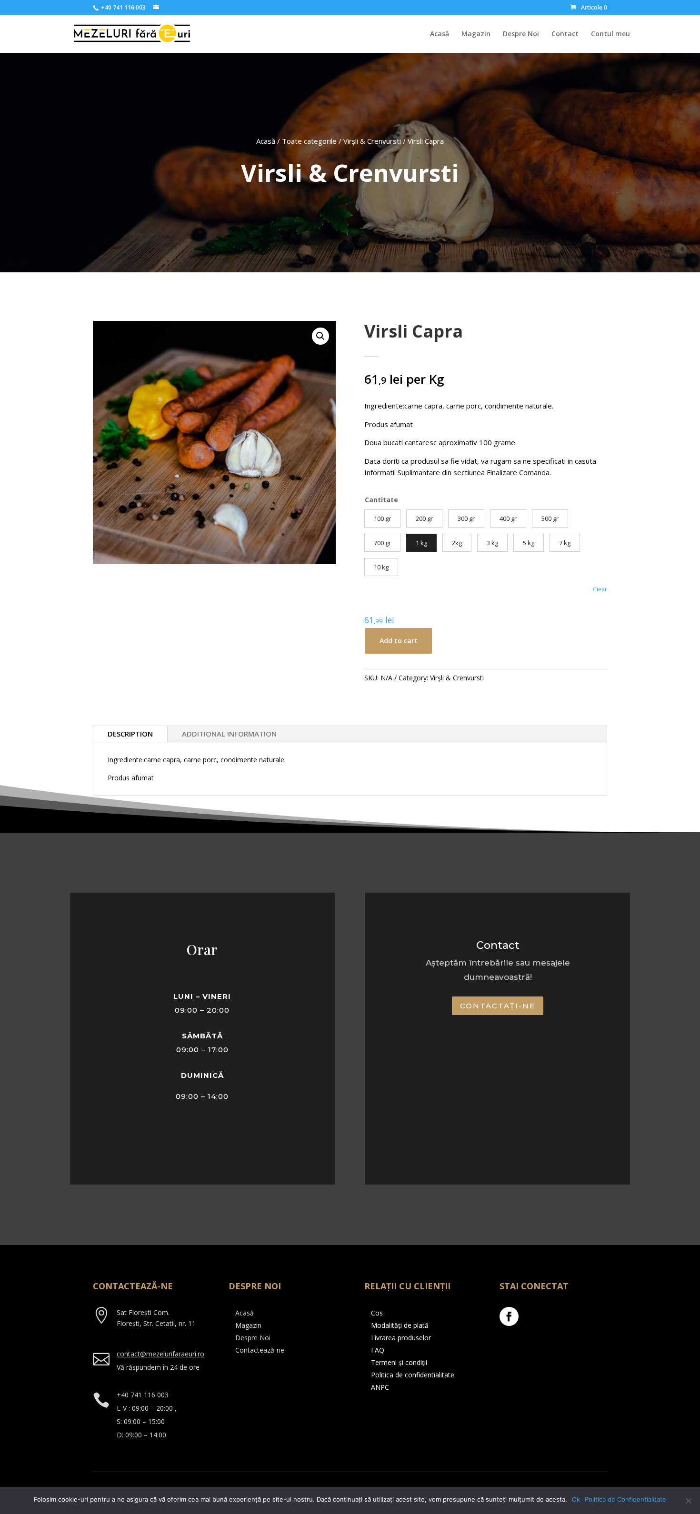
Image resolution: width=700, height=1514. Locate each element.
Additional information (229, 733)
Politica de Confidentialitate (625, 1499)
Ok (576, 1499)
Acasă (439, 34)
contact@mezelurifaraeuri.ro (160, 1353)
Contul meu (610, 34)
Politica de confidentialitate (412, 1374)
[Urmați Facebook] (509, 1316)
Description (130, 733)
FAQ (377, 1350)
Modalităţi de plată (400, 1325)
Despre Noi (521, 34)
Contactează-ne (259, 1350)
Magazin (475, 34)
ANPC (380, 1387)
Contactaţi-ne (497, 1005)
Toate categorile (309, 141)
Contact (565, 34)
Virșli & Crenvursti (372, 141)
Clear (600, 589)
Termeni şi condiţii (399, 1362)
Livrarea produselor (401, 1337)
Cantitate (381, 499)
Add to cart (399, 640)
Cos (377, 1312)
